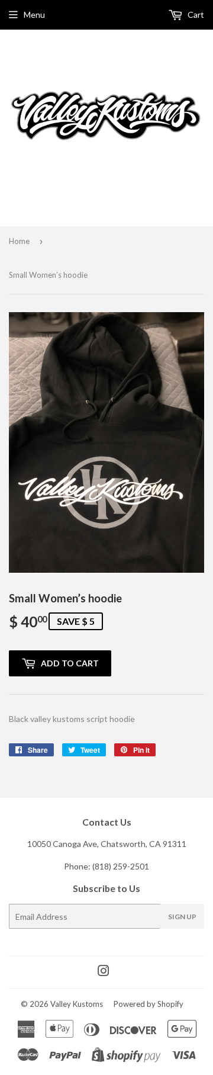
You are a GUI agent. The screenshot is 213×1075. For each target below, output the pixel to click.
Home (19, 241)
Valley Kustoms (76, 1004)
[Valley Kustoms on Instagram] (103, 972)
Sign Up (182, 916)
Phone (76, 866)
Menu (34, 14)
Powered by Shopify (148, 1004)
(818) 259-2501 (120, 866)
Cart (195, 14)
